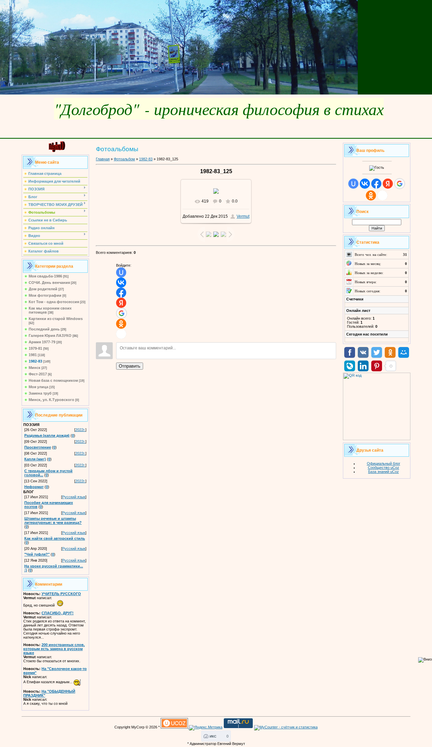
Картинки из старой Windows (56, 319)
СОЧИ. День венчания (49, 283)
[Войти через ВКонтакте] (121, 282)
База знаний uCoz (383, 472)
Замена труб (40, 393)
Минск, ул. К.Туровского (51, 400)
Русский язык (73, 497)
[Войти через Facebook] (121, 293)
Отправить (129, 366)
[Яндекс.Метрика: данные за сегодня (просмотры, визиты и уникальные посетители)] (205, 727)
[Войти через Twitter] (121, 334)
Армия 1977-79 (42, 342)
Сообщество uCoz (383, 467)
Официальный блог (383, 463)
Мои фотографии (45, 295)
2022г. (80, 430)
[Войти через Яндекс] (121, 303)
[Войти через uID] (121, 272)
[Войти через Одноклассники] (121, 324)
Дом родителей (43, 289)
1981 (33, 355)
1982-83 (35, 361)
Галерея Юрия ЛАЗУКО (50, 336)
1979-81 (35, 348)
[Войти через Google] (121, 313)
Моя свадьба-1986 (45, 276)
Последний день (44, 329)
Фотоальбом (124, 159)
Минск (34, 368)
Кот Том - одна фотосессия (54, 302)
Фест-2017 (38, 374)
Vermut (243, 216)
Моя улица (38, 387)
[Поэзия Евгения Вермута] (55, 151)
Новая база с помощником (53, 380)
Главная (103, 159)
